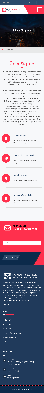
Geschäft (8, 320)
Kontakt (7, 342)
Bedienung (8, 324)
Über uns (8, 329)
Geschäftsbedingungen (13, 333)
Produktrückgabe (11, 337)
